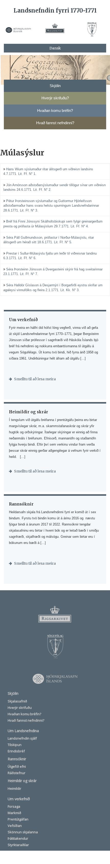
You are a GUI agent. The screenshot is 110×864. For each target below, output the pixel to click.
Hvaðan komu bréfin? (24, 714)
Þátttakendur (18, 838)
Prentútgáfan (18, 819)
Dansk (55, 48)
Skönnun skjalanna (23, 832)
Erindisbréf (16, 751)
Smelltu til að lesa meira (34, 379)
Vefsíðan (15, 825)
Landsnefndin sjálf (22, 738)
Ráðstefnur (16, 773)
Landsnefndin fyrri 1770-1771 (55, 10)
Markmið (14, 812)
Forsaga (14, 806)
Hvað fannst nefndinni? (26, 720)
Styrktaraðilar (18, 844)
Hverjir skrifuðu (20, 707)
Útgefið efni (17, 766)
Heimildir (14, 788)
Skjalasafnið (17, 701)
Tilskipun (14, 744)
